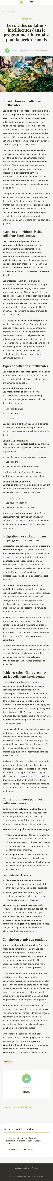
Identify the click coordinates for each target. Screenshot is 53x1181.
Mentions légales (22, 1168)
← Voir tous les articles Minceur (17, 1107)
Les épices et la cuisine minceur (20, 1149)
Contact (35, 1168)
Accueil (5, 11)
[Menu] (31, 2)
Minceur (14, 11)
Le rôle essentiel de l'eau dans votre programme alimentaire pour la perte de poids (24, 1141)
